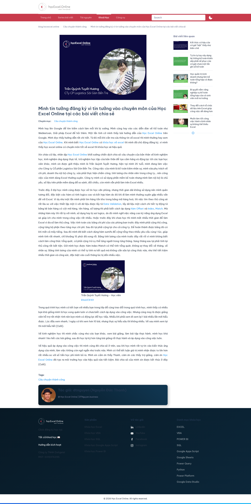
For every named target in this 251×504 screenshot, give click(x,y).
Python (181, 469)
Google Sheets (185, 457)
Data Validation (112, 203)
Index (151, 208)
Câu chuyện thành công (66, 121)
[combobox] (178, 17)
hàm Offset (137, 208)
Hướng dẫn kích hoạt (49, 444)
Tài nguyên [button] (86, 17)
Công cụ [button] (120, 17)
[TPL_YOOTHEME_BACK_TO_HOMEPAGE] (57, 7)
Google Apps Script (188, 451)
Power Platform (185, 475)
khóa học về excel (113, 142)
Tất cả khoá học (49, 437)
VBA (179, 433)
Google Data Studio (188, 481)
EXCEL (181, 426)
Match (159, 208)
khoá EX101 (87, 299)
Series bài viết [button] (65, 17)
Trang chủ (45, 17)
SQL (179, 445)
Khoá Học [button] (104, 17)
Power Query (184, 463)
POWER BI (182, 439)
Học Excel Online (152, 133)
